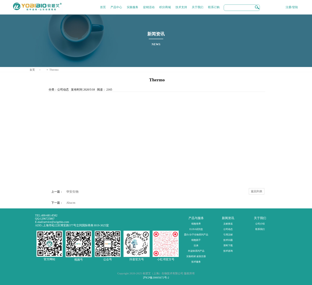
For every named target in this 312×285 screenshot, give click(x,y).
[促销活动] (148, 4)
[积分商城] (165, 4)
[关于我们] (197, 4)
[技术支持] (181, 4)
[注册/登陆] (291, 4)
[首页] (102, 4)
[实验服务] (132, 4)
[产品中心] (116, 4)
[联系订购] (213, 4)
